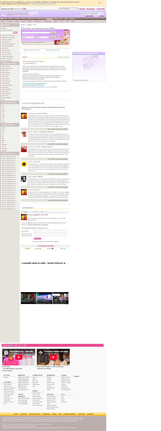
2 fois (34, 63)
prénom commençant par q (9, 190)
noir (3, 113)
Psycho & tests (31, 18)
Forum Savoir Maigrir (23, 398)
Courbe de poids (8, 398)
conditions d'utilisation (69, 414)
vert (3, 120)
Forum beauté (36, 403)
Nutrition (17, 18)
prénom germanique (7, 85)
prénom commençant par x (9, 204)
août (3, 142)
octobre (4, 146)
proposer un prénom (7, 58)
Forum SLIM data (22, 403)
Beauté (66, 18)
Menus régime (7, 384)
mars (3, 132)
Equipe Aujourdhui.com (42, 87)
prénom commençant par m (9, 181)
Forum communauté (38, 405)
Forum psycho (36, 400)
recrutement (81, 414)
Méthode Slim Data (23, 382)
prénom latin (5, 95)
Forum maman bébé (38, 398)
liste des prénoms (6, 52)
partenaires (90, 414)
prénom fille (5, 48)
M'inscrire (82, 8)
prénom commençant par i (9, 173)
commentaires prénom (7, 56)
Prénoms (63, 384)
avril (3, 134)
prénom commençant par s (9, 194)
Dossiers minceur (51, 396)
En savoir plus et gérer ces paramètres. (42, 4)
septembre (4, 144)
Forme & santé (41, 18)
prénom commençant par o (9, 185)
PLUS (63, 394)
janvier (3, 127)
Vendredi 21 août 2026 (7, 8)
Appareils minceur (66, 380)
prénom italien (5, 91)
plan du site (24, 414)
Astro (61, 21)
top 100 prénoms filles (7, 46)
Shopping (63, 401)
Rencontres (35, 380)
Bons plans (35, 382)
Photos (30, 21)
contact (54, 414)
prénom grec (5, 87)
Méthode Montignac (23, 379)
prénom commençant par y (9, 206)
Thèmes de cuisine (66, 382)
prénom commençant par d (9, 162)
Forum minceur (37, 393)
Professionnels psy (66, 389)
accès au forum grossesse (81, 80)
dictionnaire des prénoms (8, 37)
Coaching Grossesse (23, 389)
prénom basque (6, 72)
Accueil (5, 18)
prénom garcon (6, 50)
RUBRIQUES (51, 375)
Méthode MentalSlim (23, 380)
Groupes (9, 21)
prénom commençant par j (9, 175)
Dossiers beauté (51, 408)
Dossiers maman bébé (52, 407)
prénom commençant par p (9, 187)
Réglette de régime (8, 389)
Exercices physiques (9, 391)
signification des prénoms (8, 35)
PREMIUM (21, 375)
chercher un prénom (7, 30)
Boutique (72, 18)
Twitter (61, 248)
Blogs (3, 21)
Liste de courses (8, 386)
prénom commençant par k (9, 177)
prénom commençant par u (9, 198)
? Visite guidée (100, 8)
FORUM (35, 391)
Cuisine (23, 18)
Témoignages (47, 21)
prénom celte (5, 76)
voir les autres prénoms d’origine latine (33, 85)
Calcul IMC (7, 396)
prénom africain (6, 66)
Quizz (56, 21)
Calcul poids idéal (8, 394)
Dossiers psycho (51, 400)
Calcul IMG (7, 400)
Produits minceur (65, 377)
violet (3, 122)
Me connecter (91, 8)
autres (3, 99)
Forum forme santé (37, 401)
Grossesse (49, 18)
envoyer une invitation (61, 129)
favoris (37, 248)
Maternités (64, 386)
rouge (3, 118)
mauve (3, 111)
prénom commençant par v (9, 200)
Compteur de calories (9, 393)
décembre (4, 150)
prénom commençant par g (9, 169)
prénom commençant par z (9, 208)
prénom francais (6, 81)
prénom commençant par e (9, 164)
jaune (3, 109)
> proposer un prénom (63, 57)
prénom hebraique (6, 89)
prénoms (4, 28)
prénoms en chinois (7, 39)
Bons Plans (37, 21)
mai (3, 136)
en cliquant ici (44, 224)
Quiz (34, 386)
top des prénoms (6, 41)
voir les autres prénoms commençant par (34, 83)
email (26, 248)
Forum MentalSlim (23, 402)
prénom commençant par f (9, 167)
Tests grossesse (65, 387)
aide (60, 414)
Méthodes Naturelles (23, 384)
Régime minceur (65, 379)
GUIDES (63, 375)
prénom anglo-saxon (7, 68)
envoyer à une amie (34, 414)
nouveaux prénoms (7, 54)
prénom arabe (5, 70)
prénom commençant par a (9, 156)
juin (3, 138)
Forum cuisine (36, 394)
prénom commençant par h (9, 171)
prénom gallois (5, 83)
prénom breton (6, 74)
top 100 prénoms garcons (8, 43)
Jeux (67, 21)
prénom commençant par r (9, 192)
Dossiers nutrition (51, 398)
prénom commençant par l (9, 179)
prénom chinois (6, 78)
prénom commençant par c (9, 160)
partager (49, 248)
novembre (4, 148)
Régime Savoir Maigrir (24, 377)
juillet (3, 140)
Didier (24, 8)
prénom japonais (6, 93)
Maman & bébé (58, 18)
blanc (3, 105)
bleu (3, 107)
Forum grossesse (37, 396)
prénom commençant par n (9, 183)
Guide (23, 21)
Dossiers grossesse (51, 405)
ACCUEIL (7, 375)
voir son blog (51, 129)
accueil (16, 414)
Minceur (10, 18)
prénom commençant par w (9, 202)
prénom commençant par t (9, 196)
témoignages (46, 414)
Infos (72, 21)
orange (3, 115)
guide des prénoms (6, 60)
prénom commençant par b (9, 158)
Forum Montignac (22, 400)
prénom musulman (6, 97)
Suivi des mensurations (9, 387)
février (3, 130)
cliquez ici (56, 241)
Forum (17, 21)
